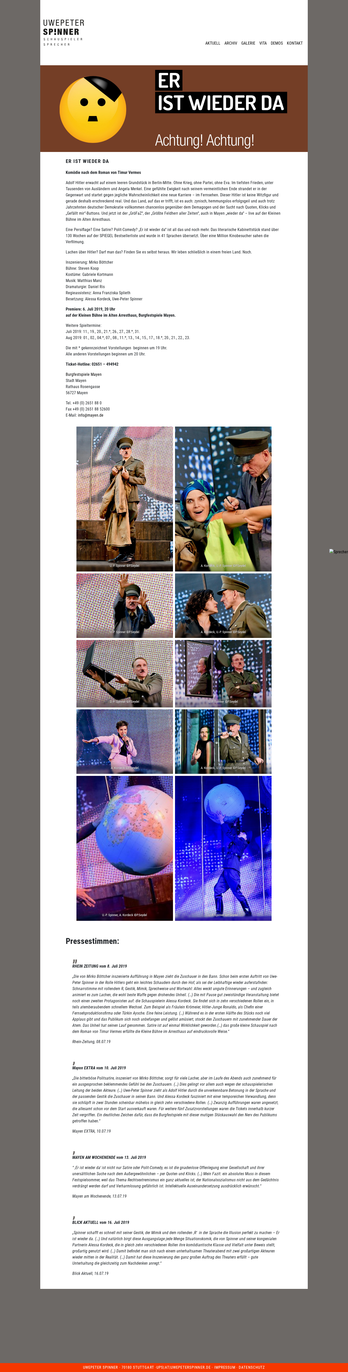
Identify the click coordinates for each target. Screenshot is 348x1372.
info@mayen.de (90, 415)
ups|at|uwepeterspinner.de (183, 1367)
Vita (263, 43)
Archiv (230, 43)
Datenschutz (252, 1367)
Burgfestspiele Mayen (84, 374)
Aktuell (212, 43)
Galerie (248, 43)
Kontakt (295, 43)
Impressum (224, 1367)
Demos (277, 43)
